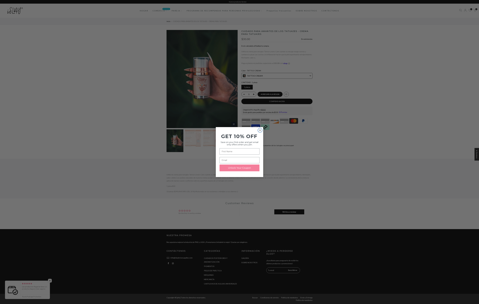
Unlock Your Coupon (239, 168)
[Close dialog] (260, 130)
